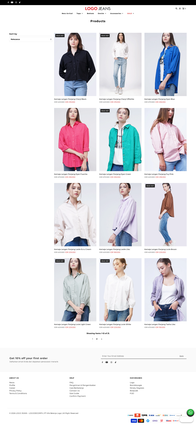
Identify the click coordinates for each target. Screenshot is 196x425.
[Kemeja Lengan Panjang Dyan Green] (120, 139)
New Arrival (67, 13)
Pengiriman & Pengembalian (83, 385)
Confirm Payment (78, 396)
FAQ (71, 382)
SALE (129, 13)
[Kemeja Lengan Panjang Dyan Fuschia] (75, 139)
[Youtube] (11, 2)
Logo (132, 382)
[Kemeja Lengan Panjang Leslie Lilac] (120, 214)
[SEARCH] (176, 8)
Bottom (90, 13)
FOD (132, 393)
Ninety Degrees (137, 388)
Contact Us (75, 391)
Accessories (115, 13)
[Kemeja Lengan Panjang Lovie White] (120, 289)
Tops (79, 13)
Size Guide (74, 393)
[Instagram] (16, 2)
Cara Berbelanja (77, 388)
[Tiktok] (19, 2)
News (11, 382)
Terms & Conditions (18, 393)
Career (12, 388)
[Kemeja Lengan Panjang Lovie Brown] (165, 214)
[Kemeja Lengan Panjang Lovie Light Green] (75, 289)
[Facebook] (8, 2)
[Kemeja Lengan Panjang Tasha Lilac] (165, 289)
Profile (12, 385)
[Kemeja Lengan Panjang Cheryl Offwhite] (120, 64)
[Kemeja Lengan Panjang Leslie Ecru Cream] (75, 214)
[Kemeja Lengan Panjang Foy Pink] (165, 139)
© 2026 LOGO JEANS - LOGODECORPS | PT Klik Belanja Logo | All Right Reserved (43, 413)
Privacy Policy (15, 391)
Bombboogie (136, 385)
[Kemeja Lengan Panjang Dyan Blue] (165, 64)
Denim (101, 13)
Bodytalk (134, 391)
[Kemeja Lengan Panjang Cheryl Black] (75, 64)
